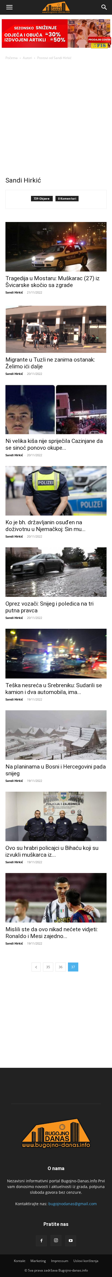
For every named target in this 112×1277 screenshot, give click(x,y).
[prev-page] (36, 967)
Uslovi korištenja (85, 1261)
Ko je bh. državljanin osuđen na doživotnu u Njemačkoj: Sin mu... (45, 525)
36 (61, 967)
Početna (11, 57)
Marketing (38, 1261)
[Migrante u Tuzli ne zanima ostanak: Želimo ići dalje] (56, 328)
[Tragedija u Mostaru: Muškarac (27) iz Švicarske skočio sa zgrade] (56, 247)
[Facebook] (41, 1240)
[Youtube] (70, 1240)
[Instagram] (56, 1240)
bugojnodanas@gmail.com (72, 1203)
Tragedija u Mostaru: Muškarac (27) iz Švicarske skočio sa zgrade (52, 281)
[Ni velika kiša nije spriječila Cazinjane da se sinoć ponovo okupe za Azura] (56, 409)
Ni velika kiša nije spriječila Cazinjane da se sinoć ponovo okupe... (54, 444)
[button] (9, 7)
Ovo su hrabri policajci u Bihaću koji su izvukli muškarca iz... (51, 851)
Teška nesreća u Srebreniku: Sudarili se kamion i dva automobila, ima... (53, 688)
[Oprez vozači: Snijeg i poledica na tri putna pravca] (56, 572)
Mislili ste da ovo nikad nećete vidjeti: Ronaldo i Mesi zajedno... (51, 932)
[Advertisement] (56, 120)
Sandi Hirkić (14, 292)
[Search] (104, 7)
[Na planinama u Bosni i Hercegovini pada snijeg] (56, 735)
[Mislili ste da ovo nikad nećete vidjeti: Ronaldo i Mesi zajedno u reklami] (56, 898)
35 (48, 967)
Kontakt (19, 1261)
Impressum (59, 1261)
